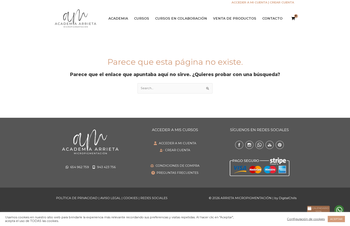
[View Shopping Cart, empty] (293, 18)
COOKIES (130, 198)
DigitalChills (288, 198)
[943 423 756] (104, 167)
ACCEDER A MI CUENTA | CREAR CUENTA (263, 2)
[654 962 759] (77, 167)
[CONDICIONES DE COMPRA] (175, 165)
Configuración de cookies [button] (306, 219)
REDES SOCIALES (154, 198)
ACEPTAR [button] (336, 219)
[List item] (239, 145)
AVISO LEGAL (110, 198)
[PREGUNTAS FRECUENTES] (174, 172)
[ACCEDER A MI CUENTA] (175, 143)
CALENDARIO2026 (320, 210)
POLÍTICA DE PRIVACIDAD (77, 198)
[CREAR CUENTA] (175, 150)
